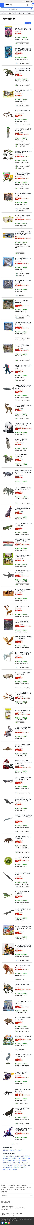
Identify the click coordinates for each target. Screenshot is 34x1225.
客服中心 (31, 1)
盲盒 (19, 1158)
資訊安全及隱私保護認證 (12, 1189)
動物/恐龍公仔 (29, 13)
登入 (23, 1)
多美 (29, 1158)
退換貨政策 (3, 1187)
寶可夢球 (14, 1158)
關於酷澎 (3, 1185)
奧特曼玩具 (5, 1169)
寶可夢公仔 (23, 1158)
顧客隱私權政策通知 (20, 1187)
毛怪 (29, 1165)
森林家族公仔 (6, 1150)
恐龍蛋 (22, 1156)
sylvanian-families (7, 1158)
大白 (4, 1156)
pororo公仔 (24, 1160)
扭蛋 (7, 1156)
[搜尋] (31, 9)
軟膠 (19, 1163)
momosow (27, 1156)
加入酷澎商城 (23, 1189)
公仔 (23, 13)
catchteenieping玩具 (7, 1167)
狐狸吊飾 (15, 1163)
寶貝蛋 (4, 1163)
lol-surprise (16, 1165)
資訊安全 (3, 1189)
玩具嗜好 (14, 13)
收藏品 (19, 13)
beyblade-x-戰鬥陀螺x (7, 1165)
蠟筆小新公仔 (23, 1165)
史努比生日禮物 (11, 1160)
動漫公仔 (20, 1150)
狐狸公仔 (12, 1156)
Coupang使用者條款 (21, 1185)
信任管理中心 (11, 1187)
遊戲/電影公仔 (13, 1150)
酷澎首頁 (3, 13)
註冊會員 (27, 1)
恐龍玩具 (5, 1160)
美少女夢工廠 (16, 1167)
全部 (3, 9)
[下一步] (24, 1144)
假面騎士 (15, 1169)
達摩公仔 (18, 1160)
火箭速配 (9, 13)
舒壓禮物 (17, 1156)
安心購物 (29, 1187)
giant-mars (24, 1163)
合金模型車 (23, 1167)
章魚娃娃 (9, 1163)
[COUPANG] (5, 1202)
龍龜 (10, 1169)
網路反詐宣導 (4, 1191)
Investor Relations (11, 1185)
